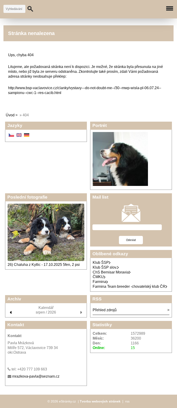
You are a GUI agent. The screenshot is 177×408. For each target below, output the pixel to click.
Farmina (99, 282)
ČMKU (98, 277)
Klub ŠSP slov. (105, 267)
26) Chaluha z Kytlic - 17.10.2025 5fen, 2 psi (44, 265)
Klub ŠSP (101, 262)
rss (127, 401)
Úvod (10, 115)
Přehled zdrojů (105, 310)
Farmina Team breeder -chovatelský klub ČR (129, 286)
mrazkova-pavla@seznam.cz (35, 376)
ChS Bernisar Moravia (111, 272)
